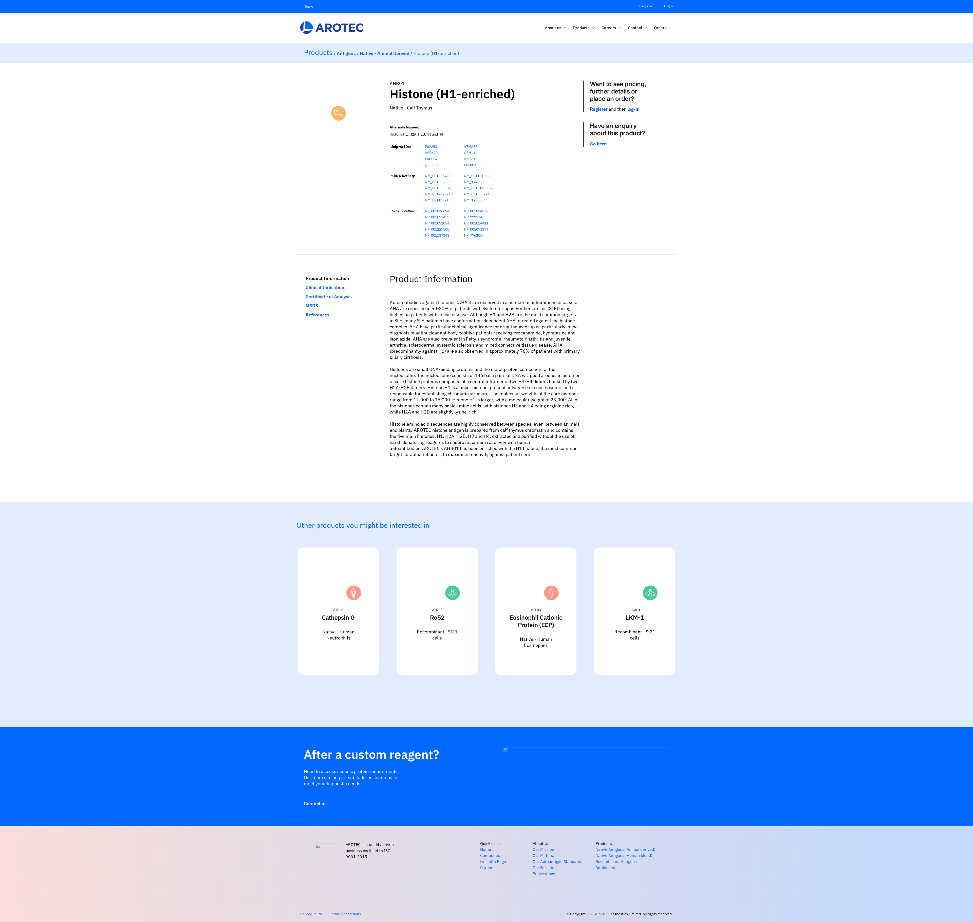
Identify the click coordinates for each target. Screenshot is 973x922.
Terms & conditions (345, 914)
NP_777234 (473, 217)
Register (646, 6)
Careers (487, 867)
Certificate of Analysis (329, 296)
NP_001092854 (437, 223)
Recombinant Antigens (616, 861)
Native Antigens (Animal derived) (625, 849)
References (317, 315)
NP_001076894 (437, 211)
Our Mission (543, 849)
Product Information (327, 278)
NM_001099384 (438, 188)
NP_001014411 (476, 223)
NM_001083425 (438, 176)
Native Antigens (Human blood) (623, 855)
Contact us (490, 855)
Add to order (320, 655)
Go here (598, 144)
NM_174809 (473, 182)
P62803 (470, 165)
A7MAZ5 (470, 146)
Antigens (347, 53)
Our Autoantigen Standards (557, 861)
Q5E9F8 (431, 165)
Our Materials (545, 855)
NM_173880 (473, 200)
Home (485, 849)
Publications (544, 873)
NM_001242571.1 (439, 194)
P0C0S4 (431, 159)
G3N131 (470, 152)
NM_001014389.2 (478, 188)
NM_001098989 (438, 182)
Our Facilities (544, 867)
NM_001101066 (477, 176)
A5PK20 (431, 152)
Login (668, 6)
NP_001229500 (437, 229)
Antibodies (605, 867)
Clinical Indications (326, 287)
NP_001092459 (437, 217)
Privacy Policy (311, 914)
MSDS (312, 306)
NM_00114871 (436, 200)
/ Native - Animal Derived (383, 53)
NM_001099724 (477, 194)
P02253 (431, 146)
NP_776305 (473, 235)
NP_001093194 (476, 229)
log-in (633, 109)
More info (360, 655)
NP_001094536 (476, 211)
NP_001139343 (437, 235)
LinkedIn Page (493, 861)
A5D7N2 (470, 159)
